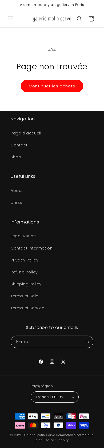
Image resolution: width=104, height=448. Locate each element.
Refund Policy (24, 272)
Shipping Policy (26, 284)
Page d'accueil (26, 133)
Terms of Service (28, 308)
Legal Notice (23, 236)
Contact (19, 145)
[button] (11, 19)
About (17, 190)
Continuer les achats (52, 86)
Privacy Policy (24, 260)
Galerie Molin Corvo (39, 435)
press (16, 202)
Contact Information (32, 248)
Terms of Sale (24, 296)
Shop (16, 157)
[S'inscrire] (87, 342)
